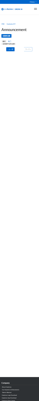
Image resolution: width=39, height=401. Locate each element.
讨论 (2, 24)
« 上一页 (10, 49)
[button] (35, 8)
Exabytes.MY (11, 24)
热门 (9, 41)
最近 (4, 41)
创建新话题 (6, 36)
